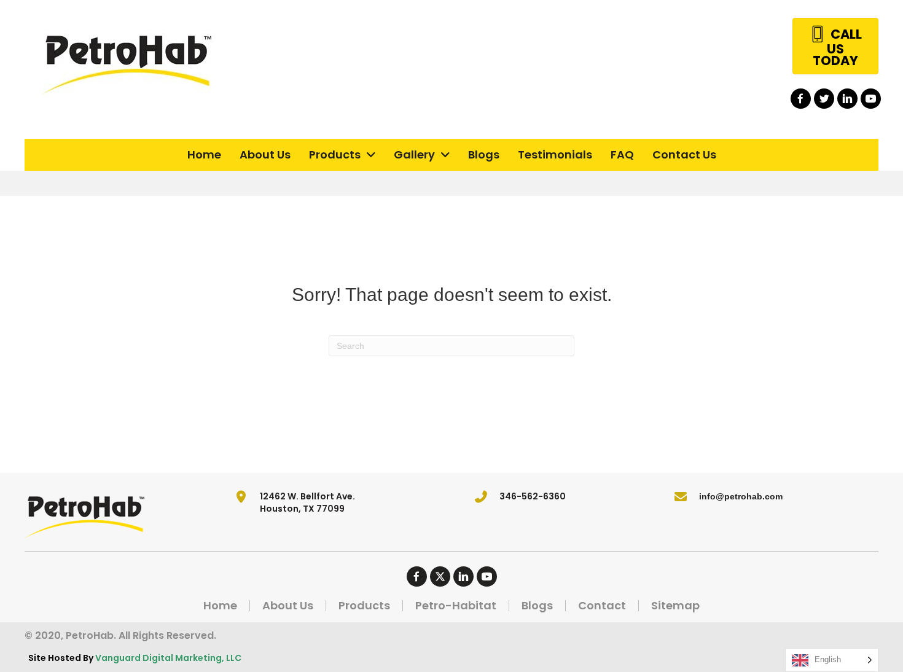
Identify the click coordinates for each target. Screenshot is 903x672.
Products (364, 605)
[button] (801, 98)
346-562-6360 (532, 496)
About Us (287, 605)
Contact (602, 605)
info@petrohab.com (741, 496)
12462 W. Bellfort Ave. (307, 496)
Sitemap (675, 605)
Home (220, 605)
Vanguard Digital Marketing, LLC (168, 658)
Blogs (537, 605)
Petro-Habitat (455, 605)
